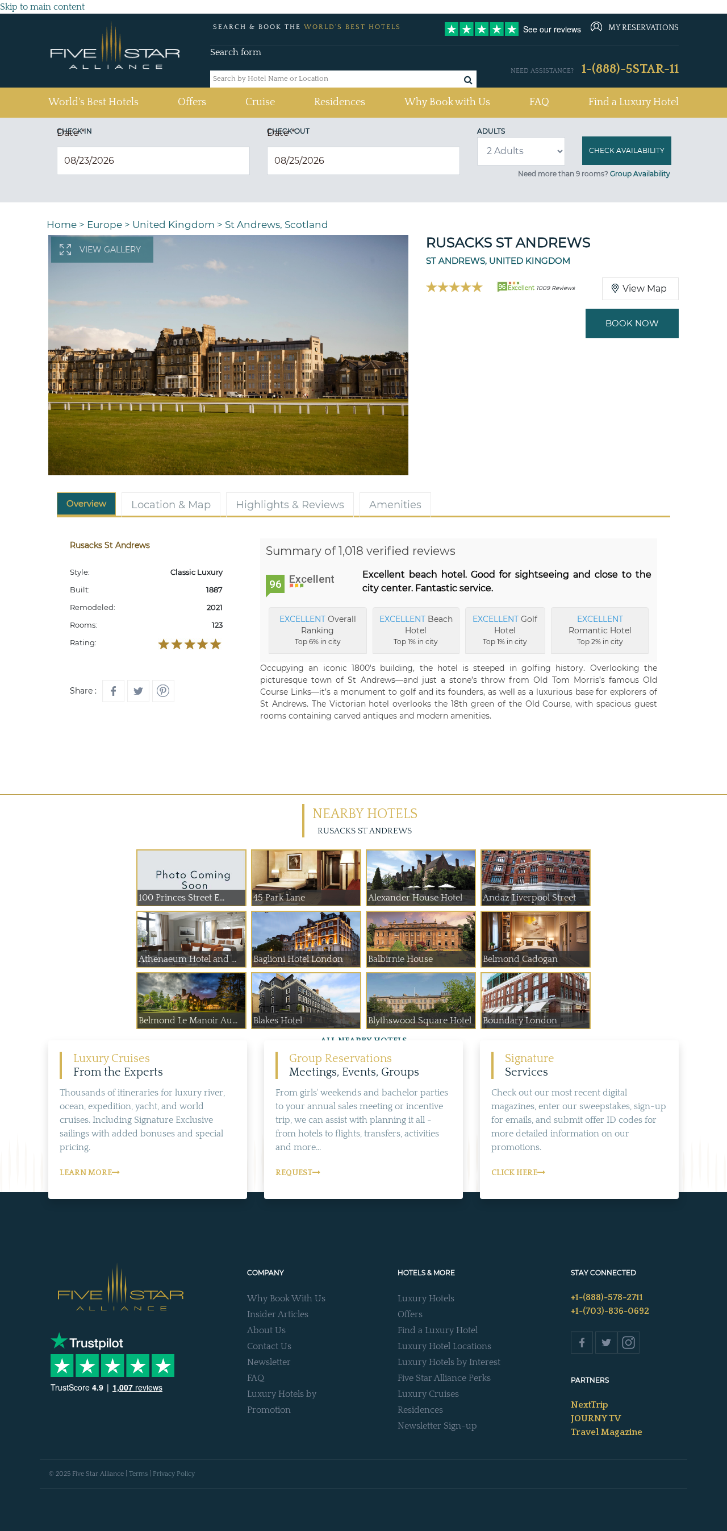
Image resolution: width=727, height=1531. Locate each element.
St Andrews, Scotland (276, 224)
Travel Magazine (606, 1432)
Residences (339, 102)
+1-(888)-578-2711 (607, 1297)
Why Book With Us (286, 1298)
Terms (138, 1474)
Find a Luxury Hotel (633, 102)
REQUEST (293, 1172)
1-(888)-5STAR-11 (630, 69)
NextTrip (589, 1405)
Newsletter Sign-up (437, 1426)
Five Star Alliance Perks (444, 1378)
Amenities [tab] (395, 505)
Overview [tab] (86, 503)
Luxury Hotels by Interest (449, 1362)
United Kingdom (173, 224)
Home (62, 224)
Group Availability (640, 173)
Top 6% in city (317, 630)
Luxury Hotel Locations (444, 1346)
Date (71, 132)
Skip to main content (42, 7)
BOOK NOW (632, 323)
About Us (266, 1330)
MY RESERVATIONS (643, 27)
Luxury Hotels (426, 1298)
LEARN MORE (86, 1172)
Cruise (260, 102)
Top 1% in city (416, 630)
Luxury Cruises (428, 1394)
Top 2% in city (600, 630)
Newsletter (269, 1362)
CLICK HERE (514, 1172)
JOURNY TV (596, 1418)
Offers (192, 102)
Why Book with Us (447, 102)
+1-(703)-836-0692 (610, 1311)
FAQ (539, 102)
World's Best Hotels (93, 102)
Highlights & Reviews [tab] (290, 505)
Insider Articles (277, 1314)
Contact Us (269, 1346)
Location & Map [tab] (171, 505)
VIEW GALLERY (110, 249)
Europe (104, 224)
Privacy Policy (174, 1474)
